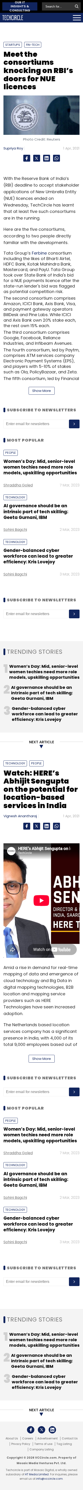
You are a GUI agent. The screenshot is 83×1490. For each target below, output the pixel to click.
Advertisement (47, 1438)
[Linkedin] (46, 158)
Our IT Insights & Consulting (19, 6)
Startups (12, 45)
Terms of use (43, 1444)
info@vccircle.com (49, 1479)
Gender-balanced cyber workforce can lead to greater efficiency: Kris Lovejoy (38, 556)
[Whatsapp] (56, 158)
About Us (12, 1438)
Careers (27, 1438)
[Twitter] (36, 158)
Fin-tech (32, 45)
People (10, 453)
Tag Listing (64, 1444)
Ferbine (39, 253)
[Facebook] (26, 158)
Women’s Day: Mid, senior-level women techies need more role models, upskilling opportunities (40, 467)
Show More (41, 390)
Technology (15, 497)
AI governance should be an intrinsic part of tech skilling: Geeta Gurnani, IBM (35, 512)
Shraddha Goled (18, 485)
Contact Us (70, 1438)
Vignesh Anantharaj (20, 816)
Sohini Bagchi (15, 529)
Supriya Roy (13, 148)
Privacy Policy (20, 1444)
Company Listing (42, 1449)
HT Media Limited (37, 1474)
